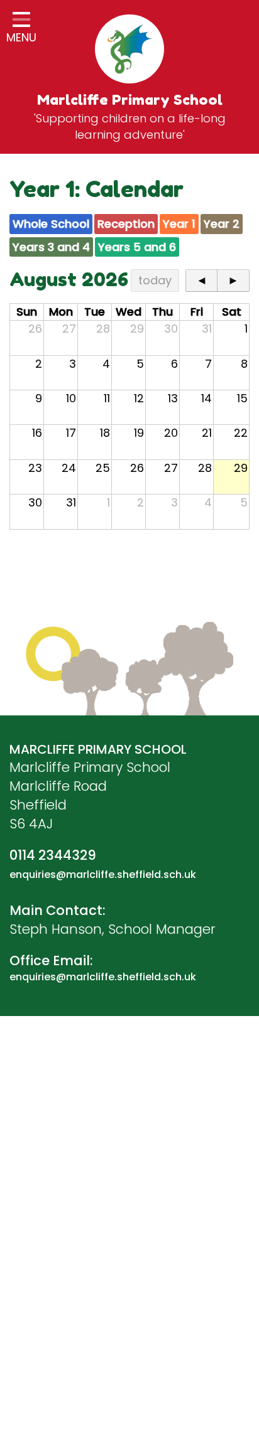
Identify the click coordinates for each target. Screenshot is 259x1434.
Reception (126, 224)
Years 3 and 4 (51, 247)
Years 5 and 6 (137, 247)
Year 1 (179, 224)
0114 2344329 (52, 855)
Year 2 (222, 224)
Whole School (51, 224)
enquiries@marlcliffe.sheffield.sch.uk (102, 874)
